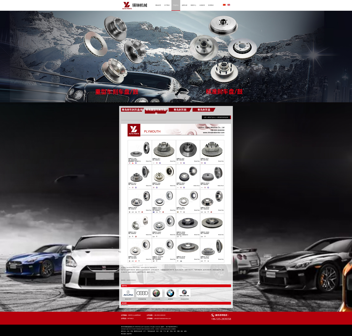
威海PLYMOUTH (151, 272)
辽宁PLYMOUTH (155, 270)
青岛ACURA (128, 299)
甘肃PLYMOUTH (189, 270)
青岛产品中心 (212, 117)
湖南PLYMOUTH (132, 272)
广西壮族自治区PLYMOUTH (167, 270)
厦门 (168, 331)
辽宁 (144, 331)
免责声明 (129, 333)
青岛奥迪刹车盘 (142, 299)
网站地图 (123, 333)
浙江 (175, 331)
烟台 (182, 331)
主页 (205, 117)
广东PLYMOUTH (198, 270)
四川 (157, 331)
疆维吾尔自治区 (138, 331)
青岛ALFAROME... (156, 299)
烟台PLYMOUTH (142, 272)
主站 (128, 331)
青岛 (171, 331)
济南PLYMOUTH (131, 270)
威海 (185, 331)
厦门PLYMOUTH (207, 270)
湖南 (178, 331)
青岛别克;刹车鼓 (185, 299)
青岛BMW (170, 299)
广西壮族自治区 (151, 331)
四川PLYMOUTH (179, 270)
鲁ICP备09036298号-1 (171, 326)
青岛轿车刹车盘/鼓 (223, 117)
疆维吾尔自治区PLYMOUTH (143, 270)
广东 (164, 331)
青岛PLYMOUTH (217, 270)
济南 (131, 331)
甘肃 (161, 331)
